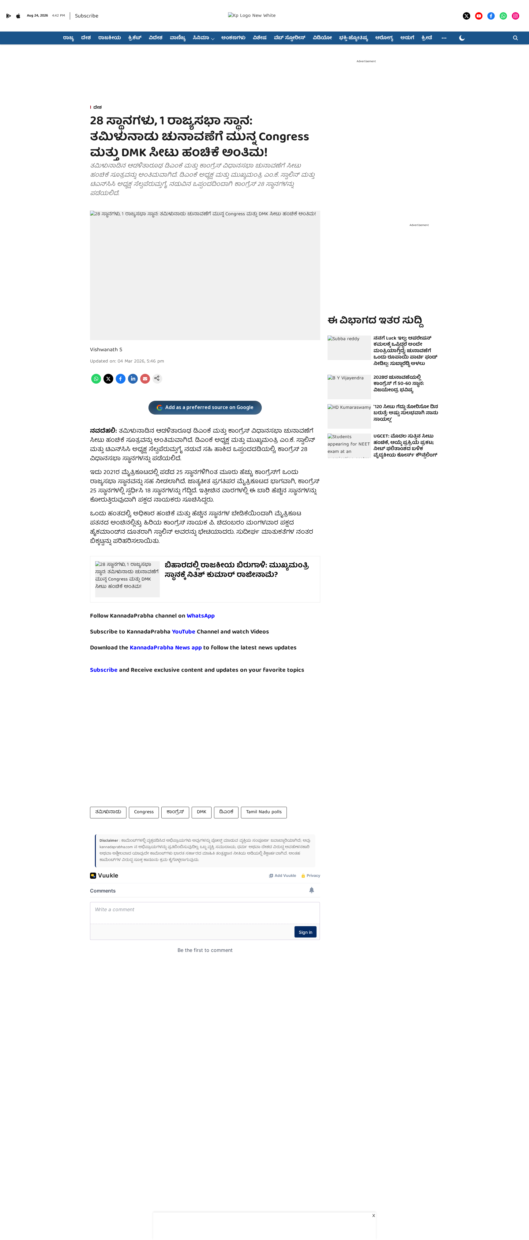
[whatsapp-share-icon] (96, 382)
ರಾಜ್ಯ (68, 38)
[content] (196, 632)
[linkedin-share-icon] (133, 382)
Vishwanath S (106, 350)
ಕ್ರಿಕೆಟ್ (134, 38)
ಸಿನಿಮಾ (201, 38)
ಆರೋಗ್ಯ (384, 38)
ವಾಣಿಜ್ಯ (178, 38)
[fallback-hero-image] (349, 348)
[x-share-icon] (108, 382)
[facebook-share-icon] (121, 382)
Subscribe (86, 16)
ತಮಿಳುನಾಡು (108, 812)
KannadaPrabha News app (166, 648)
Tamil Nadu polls (264, 812)
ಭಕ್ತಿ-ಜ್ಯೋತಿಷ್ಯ (353, 38)
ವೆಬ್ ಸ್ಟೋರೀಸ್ (290, 38)
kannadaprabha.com (116, 847)
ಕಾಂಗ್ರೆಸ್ (175, 812)
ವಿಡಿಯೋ (322, 38)
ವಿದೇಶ (156, 38)
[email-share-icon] (145, 382)
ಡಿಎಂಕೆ (226, 812)
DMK (201, 812)
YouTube (183, 632)
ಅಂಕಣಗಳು (233, 38)
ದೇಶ (86, 38)
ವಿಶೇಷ (260, 38)
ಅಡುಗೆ (407, 38)
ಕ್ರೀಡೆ (427, 38)
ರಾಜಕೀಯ (109, 38)
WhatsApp (201, 616)
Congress (144, 812)
